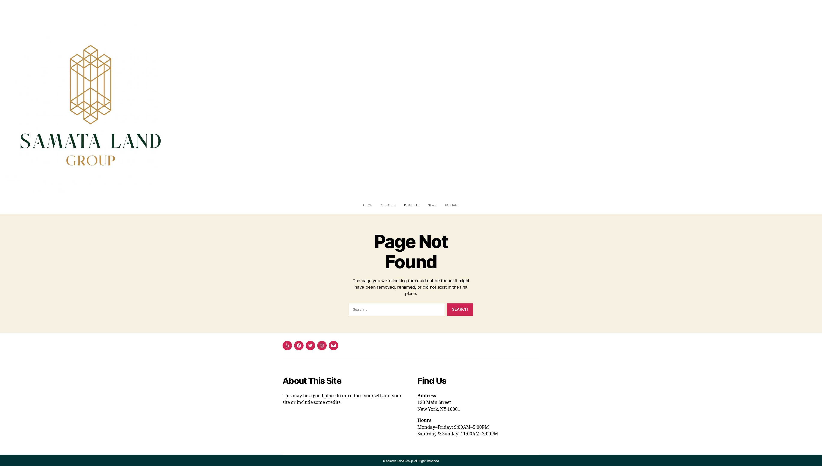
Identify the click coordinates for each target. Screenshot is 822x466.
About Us (388, 205)
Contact (452, 205)
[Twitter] (310, 345)
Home (367, 205)
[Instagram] (322, 345)
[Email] (333, 345)
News (432, 205)
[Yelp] (287, 345)
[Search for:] (396, 310)
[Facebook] (299, 345)
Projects (411, 205)
